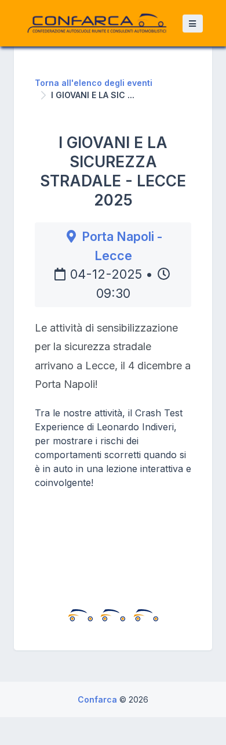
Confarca (98, 699)
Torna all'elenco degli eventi (93, 83)
